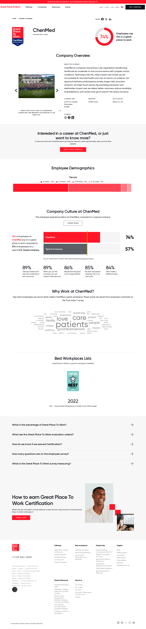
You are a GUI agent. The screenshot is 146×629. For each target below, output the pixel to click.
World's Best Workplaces (104, 568)
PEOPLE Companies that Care (103, 555)
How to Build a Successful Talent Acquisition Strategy (61, 606)
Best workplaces (81, 545)
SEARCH (117, 7)
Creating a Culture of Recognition (61, 612)
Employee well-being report (61, 586)
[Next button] (57, 90)
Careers (20, 568)
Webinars (120, 563)
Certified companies (82, 550)
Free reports (121, 555)
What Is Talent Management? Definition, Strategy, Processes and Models (61, 599)
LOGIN (112, 7)
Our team (78, 590)
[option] (36, 90)
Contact (107, 7)
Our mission (79, 585)
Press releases (121, 560)
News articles (121, 558)
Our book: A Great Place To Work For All (83, 593)
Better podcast (122, 552)
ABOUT (101, 7)
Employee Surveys (60, 557)
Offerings (57, 545)
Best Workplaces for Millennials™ (102, 572)
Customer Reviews (60, 562)
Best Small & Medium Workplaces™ (103, 560)
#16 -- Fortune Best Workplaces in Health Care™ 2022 (73, 406)
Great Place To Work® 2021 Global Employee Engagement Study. (71, 259)
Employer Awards (60, 554)
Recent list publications (83, 552)
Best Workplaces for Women (104, 565)
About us (78, 580)
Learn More (73, 223)
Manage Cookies (26, 585)
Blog (118, 550)
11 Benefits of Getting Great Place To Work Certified (61, 591)
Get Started (135, 7)
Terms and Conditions (18, 566)
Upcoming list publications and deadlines (80, 557)
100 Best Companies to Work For (104, 551)
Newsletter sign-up (123, 565)
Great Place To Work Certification (61, 551)
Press (19, 571)
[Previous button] (15, 90)
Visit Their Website (73, 149)
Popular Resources (61, 580)
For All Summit (59, 560)
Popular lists (100, 545)
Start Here (21, 518)
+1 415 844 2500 (22, 557)
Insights (119, 545)
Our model (78, 587)
